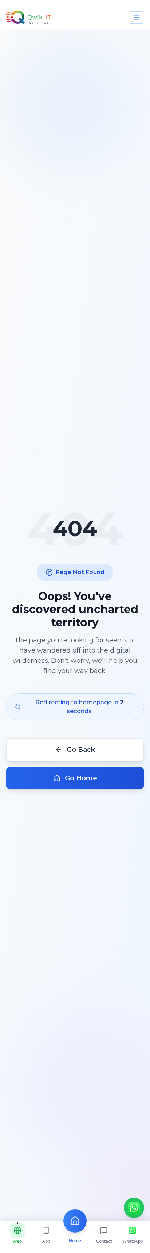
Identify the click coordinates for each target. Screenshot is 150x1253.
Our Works (75, 162)
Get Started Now (75, 139)
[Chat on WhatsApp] (134, 1208)
